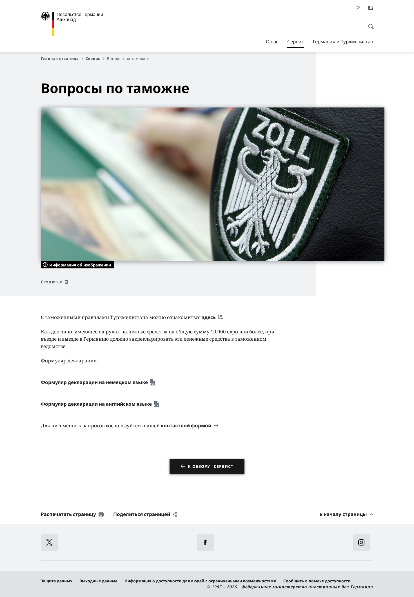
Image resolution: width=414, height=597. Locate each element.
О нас (272, 41)
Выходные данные (98, 580)
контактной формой (186, 425)
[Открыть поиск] (369, 23)
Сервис (295, 43)
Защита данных (56, 580)
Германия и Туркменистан (343, 41)
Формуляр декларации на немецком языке (94, 382)
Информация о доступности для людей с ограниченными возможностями (200, 580)
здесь (209, 317)
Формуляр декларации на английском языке (96, 404)
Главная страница (60, 58)
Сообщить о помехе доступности (316, 580)
